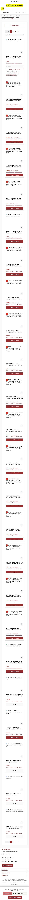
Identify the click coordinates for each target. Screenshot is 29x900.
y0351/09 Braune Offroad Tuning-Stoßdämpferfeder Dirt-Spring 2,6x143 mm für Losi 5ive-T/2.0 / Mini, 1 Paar (13, 596)
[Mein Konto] (23, 12)
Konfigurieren (7, 893)
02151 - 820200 (6, 854)
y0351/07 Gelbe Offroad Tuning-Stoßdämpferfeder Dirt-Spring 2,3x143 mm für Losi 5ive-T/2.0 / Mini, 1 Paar (13, 530)
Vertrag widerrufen (7, 865)
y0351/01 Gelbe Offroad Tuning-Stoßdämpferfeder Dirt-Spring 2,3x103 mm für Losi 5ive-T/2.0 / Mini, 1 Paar (13, 364)
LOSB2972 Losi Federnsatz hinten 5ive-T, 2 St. (13, 794)
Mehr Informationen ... (14, 890)
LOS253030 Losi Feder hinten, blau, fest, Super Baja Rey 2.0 (14, 57)
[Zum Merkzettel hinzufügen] (21, 52)
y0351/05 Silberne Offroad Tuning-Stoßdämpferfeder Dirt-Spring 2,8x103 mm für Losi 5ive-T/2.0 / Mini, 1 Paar (13, 496)
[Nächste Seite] (15, 31)
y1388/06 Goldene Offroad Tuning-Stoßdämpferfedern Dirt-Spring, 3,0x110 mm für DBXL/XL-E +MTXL (13, 133)
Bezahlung (5, 870)
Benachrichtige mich (14, 69)
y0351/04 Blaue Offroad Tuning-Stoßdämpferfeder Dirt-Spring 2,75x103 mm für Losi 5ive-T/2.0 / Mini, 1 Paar (14, 463)
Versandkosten (5, 880)
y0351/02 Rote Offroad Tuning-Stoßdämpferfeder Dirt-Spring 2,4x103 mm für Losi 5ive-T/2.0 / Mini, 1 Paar (14, 397)
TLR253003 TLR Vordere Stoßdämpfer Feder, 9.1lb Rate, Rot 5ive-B (14, 728)
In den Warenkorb (14, 109)
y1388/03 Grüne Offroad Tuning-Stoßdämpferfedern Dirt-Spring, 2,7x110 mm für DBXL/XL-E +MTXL (13, 331)
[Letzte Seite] (18, 31)
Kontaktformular (13, 861)
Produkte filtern (15, 25)
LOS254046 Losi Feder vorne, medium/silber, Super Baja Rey (14, 662)
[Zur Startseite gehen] (14, 5)
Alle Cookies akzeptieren (15, 897)
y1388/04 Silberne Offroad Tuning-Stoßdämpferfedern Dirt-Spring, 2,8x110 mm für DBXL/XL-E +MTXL (13, 166)
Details (14, 704)
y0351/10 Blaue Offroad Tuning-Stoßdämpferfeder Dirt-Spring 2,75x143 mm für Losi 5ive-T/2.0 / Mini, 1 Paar (14, 629)
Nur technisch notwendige (19, 893)
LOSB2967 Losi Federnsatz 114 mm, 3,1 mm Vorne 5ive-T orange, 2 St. (14, 761)
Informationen (5, 872)
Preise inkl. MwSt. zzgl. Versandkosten (14, 63)
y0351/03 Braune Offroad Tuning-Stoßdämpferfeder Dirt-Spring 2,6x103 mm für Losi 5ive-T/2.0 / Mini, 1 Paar (13, 430)
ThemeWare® (15, 884)
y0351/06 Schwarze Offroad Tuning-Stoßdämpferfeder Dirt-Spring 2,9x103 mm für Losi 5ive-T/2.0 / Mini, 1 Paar (13, 100)
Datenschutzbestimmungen (11, 75)
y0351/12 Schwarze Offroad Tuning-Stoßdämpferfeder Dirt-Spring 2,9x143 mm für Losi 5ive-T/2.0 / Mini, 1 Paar (13, 199)
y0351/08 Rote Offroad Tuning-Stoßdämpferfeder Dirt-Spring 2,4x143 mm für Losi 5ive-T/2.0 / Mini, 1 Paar (14, 563)
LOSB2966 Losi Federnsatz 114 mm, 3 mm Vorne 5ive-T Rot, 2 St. (14, 695)
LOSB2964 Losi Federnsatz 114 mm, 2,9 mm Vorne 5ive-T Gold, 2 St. (14, 827)
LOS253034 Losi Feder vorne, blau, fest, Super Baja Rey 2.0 (14, 232)
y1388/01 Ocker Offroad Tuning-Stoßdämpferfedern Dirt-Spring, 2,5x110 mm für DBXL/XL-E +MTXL (13, 265)
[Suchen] (16, 12)
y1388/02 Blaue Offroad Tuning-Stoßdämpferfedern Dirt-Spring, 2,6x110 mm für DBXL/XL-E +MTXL (13, 298)
